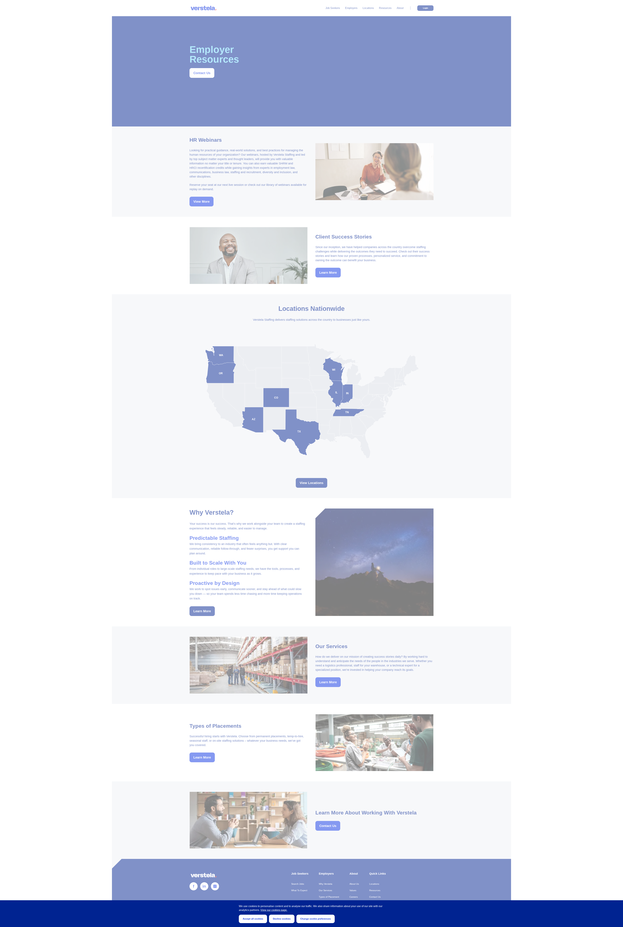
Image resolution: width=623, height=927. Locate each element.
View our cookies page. (273, 910)
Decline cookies (282, 918)
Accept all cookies (253, 918)
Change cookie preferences (315, 918)
